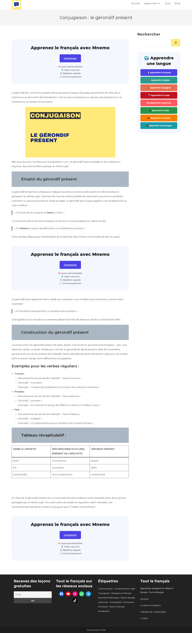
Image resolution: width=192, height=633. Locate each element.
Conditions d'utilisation (150, 605)
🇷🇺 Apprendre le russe (159, 95)
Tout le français (155, 581)
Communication (105, 589)
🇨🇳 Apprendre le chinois (158, 118)
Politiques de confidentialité (153, 612)
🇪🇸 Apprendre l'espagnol (159, 87)
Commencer (70, 58)
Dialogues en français (121, 593)
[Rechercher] (175, 42)
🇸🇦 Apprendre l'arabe (159, 110)
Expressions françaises (108, 598)
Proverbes (103, 606)
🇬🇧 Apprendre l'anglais (159, 80)
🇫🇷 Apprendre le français (159, 72)
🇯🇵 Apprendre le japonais (159, 102)
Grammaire (103, 602)
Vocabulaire (103, 611)
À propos (144, 599)
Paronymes (128, 602)
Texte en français (117, 606)
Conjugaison (104, 593)
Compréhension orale (124, 589)
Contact (144, 618)
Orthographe (116, 602)
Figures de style (127, 598)
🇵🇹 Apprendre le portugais (159, 125)
